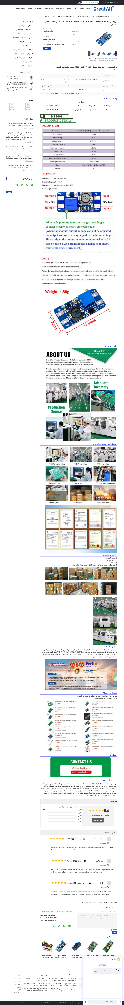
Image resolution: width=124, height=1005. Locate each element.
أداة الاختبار (29, 61)
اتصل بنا (69, 8)
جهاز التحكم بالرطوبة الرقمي (24, 57)
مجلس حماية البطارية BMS (24, 38)
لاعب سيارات (29, 46)
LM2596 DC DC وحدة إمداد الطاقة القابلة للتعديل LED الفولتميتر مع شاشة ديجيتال (76, 956)
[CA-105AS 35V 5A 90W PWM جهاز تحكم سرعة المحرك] (31, 89)
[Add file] (119, 1002)
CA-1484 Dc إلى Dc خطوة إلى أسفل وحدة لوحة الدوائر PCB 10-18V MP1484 (60, 956)
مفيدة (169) (103, 843)
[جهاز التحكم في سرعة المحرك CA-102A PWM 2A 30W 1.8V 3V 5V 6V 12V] (31, 83)
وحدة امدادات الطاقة (103, 16)
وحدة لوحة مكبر (28, 26)
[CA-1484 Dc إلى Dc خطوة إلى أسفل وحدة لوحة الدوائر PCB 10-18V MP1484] (61, 946)
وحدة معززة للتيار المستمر (85, 902)
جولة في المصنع (48, 8)
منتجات (30, 8)
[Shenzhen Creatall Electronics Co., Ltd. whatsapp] (28, 185)
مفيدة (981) (103, 887)
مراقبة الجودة (60, 8)
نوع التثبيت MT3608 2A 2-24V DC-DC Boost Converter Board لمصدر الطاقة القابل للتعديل (102, 60)
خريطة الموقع (17, 992)
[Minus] (86, 959)
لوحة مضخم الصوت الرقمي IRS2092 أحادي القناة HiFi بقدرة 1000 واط (35, 984)
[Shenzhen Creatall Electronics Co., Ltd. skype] (18, 185)
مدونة (88, 8)
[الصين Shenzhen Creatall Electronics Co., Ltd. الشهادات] (12, 106)
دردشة (46, 48)
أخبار (75, 8)
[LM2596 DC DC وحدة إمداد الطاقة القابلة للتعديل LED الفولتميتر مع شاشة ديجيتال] (77, 946)
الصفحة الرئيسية (20, 8)
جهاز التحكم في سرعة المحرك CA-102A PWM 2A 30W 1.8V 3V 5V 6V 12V (17, 84)
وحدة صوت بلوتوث (27, 34)
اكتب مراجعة (98, 820)
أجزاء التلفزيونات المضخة (25, 50)
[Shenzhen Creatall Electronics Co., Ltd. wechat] (23, 185)
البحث (79, 2)
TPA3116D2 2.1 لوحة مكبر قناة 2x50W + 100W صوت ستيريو (35, 979)
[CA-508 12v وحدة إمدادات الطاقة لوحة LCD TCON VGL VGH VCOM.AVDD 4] (92, 946)
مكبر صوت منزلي (27, 42)
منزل (117, 16)
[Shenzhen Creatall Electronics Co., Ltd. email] (33, 185)
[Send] (85, 1002)
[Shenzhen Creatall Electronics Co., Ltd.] (103, 9)
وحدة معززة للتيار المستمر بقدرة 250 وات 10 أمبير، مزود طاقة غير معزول (64, 990)
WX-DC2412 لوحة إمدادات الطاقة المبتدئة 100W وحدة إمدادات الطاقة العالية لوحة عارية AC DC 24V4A (64, 985)
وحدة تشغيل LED (98, 902)
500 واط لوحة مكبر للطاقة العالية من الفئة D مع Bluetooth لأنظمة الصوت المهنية (34, 989)
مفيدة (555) (103, 865)
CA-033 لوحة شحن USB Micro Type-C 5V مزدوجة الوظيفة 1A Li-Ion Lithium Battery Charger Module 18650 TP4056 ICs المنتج (64, 980)
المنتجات (113, 16)
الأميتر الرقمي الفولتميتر (25, 54)
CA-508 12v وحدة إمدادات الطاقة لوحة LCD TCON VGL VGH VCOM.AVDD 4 (92, 956)
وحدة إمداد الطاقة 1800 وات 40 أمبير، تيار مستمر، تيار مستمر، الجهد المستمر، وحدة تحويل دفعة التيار (47, 956)
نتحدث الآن (106, 2)
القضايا (82, 8)
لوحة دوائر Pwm (108, 902)
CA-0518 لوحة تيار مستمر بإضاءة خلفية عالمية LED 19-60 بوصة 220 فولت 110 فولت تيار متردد (108, 956)
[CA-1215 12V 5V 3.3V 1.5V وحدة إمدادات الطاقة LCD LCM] (31, 77)
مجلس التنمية (29, 65)
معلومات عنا (38, 8)
